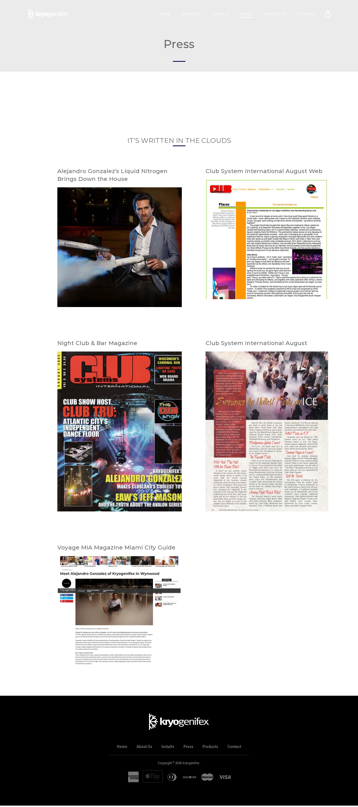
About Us (191, 14)
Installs (221, 14)
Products (275, 14)
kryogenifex (191, 763)
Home (165, 14)
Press (247, 14)
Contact (306, 14)
